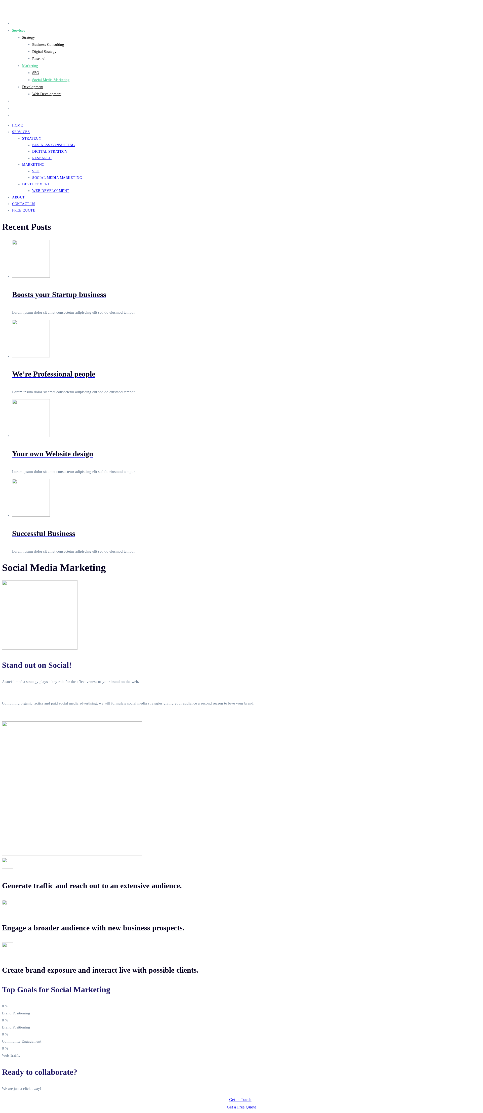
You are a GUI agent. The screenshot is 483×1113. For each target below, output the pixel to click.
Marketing (30, 66)
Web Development (46, 94)
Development (32, 87)
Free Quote (20, 115)
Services (18, 30)
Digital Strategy (44, 52)
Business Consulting (48, 45)
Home (17, 23)
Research (39, 59)
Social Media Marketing (51, 80)
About (17, 101)
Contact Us (20, 108)
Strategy (28, 37)
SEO (35, 73)
